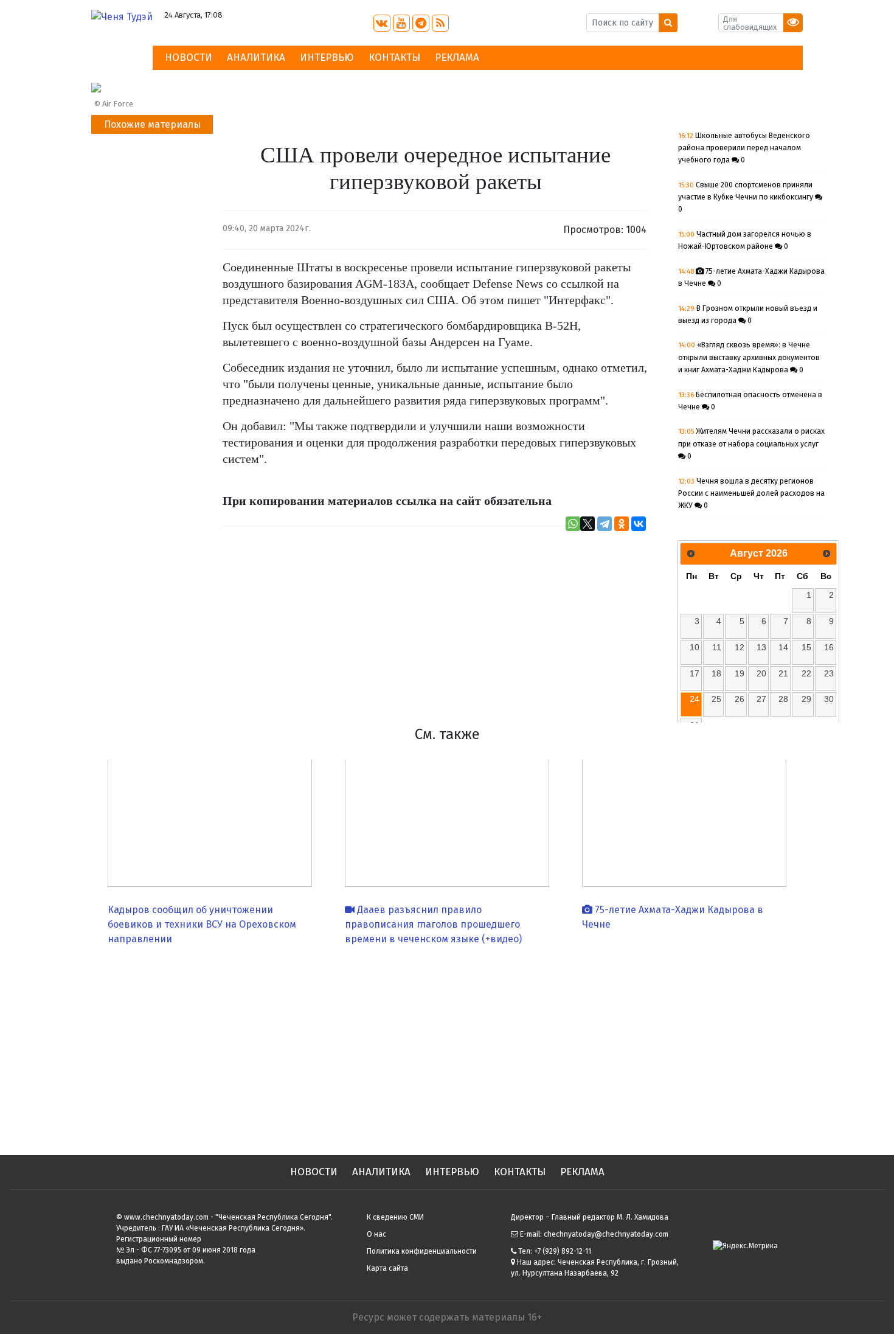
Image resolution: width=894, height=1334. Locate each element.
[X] (587, 523)
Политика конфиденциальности (422, 1251)
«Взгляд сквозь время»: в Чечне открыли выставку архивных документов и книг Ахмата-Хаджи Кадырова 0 (749, 357)
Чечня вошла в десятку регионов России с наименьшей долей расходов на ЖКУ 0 (751, 493)
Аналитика (256, 57)
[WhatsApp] (573, 523)
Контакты (394, 57)
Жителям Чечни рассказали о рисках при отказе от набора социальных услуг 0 (751, 443)
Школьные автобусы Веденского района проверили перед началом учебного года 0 (744, 148)
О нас (376, 1234)
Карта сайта (387, 1268)
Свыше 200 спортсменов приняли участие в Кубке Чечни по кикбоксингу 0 (746, 197)
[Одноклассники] (621, 523)
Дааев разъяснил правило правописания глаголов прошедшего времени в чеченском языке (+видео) (433, 924)
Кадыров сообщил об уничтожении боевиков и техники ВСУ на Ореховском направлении (202, 924)
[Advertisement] (447, 1046)
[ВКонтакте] (638, 523)
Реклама (457, 57)
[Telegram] (604, 523)
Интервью (327, 57)
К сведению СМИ (395, 1217)
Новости (188, 57)
